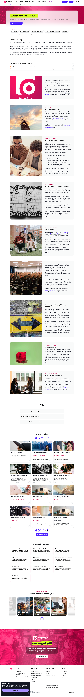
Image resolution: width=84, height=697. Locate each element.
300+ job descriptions (58, 118)
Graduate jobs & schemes (50, 675)
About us (48, 671)
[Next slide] (43, 618)
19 (47, 438)
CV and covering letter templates (52, 687)
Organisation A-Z (49, 677)
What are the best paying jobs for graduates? (21, 63)
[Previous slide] (40, 618)
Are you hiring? (49, 683)
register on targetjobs (62, 79)
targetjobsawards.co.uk (35, 671)
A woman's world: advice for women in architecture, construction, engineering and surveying (32, 69)
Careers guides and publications (52, 685)
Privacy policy (18, 671)
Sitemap (47, 673)
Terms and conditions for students (22, 676)
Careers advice (13, 4)
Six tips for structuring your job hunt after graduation (23, 66)
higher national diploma (55, 233)
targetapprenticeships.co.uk (36, 675)
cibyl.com (33, 679)
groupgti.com (33, 681)
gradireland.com (34, 677)
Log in (71, 1)
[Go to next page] (50, 438)
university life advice (50, 290)
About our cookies (19, 678)
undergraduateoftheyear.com (36, 673)
